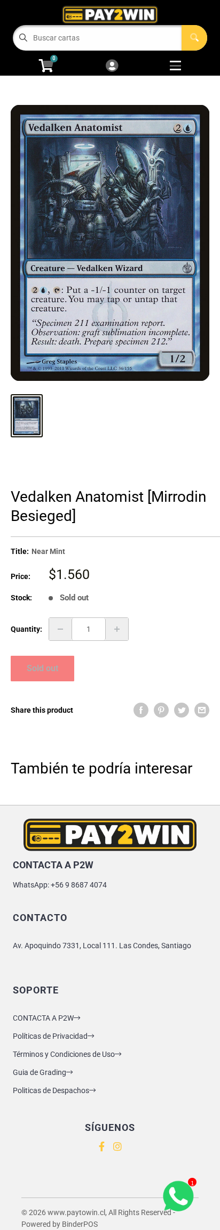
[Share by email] (201, 710)
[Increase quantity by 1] (117, 629)
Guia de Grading (39, 1072)
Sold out (42, 668)
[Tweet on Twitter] (181, 710)
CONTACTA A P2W (43, 1018)
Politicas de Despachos (51, 1090)
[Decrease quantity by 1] (60, 629)
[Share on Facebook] (140, 710)
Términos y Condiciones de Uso (64, 1054)
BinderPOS (80, 1224)
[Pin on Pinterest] (161, 710)
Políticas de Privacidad (50, 1036)
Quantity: (26, 629)
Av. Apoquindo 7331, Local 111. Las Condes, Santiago (102, 945)
